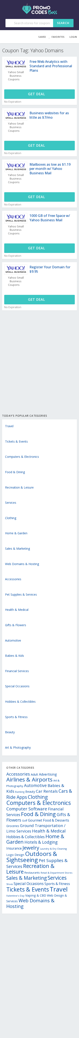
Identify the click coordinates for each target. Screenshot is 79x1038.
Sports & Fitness (16, 717)
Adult (34, 774)
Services (10, 503)
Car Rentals (47, 791)
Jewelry (31, 847)
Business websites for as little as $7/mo (49, 115)
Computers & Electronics (22, 457)
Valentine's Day (15, 895)
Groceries (12, 826)
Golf (24, 820)
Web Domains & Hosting (22, 564)
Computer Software (26, 809)
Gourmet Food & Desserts (48, 820)
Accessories (13, 579)
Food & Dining (15, 472)
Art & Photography (18, 747)
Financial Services (17, 671)
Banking (19, 791)
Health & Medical (16, 610)
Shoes (9, 884)
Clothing (10, 518)
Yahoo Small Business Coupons (16, 75)
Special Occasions (17, 686)
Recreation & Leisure (19, 487)
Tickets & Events (16, 441)
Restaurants (32, 872)
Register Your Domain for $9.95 (49, 269)
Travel (9, 426)
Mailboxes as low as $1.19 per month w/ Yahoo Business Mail (50, 169)
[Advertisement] (39, 366)
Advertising (48, 774)
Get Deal (37, 94)
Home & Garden (16, 533)
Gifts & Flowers (15, 625)
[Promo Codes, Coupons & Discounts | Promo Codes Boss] (39, 9)
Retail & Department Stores (56, 872)
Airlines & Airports (29, 779)
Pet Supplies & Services (21, 594)
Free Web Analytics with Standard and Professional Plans (50, 66)
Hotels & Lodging (41, 842)
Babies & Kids (14, 656)
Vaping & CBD (35, 895)
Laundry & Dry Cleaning (53, 848)
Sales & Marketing (17, 549)
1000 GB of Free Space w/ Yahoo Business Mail (49, 217)
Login (73, 36)
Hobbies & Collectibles (20, 702)
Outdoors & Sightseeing (31, 857)
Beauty (10, 732)
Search (63, 23)
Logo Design (15, 855)
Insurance (14, 848)
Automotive (13, 640)
